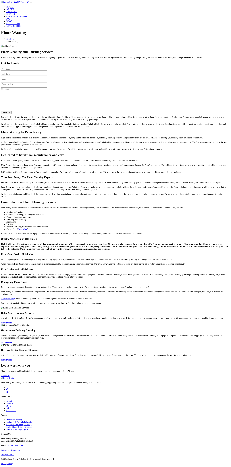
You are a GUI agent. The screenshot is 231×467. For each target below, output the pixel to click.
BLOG (9, 21)
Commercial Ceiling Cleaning (19, 424)
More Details (6, 323)
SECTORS (11, 14)
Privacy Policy (7, 463)
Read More (22, 229)
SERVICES (11, 11)
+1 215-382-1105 (15, 445)
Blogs (8, 406)
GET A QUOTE (13, 26)
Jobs (8, 408)
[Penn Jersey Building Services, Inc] (7, 2)
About (9, 401)
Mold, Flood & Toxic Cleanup (19, 427)
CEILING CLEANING (16, 16)
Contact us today (8, 299)
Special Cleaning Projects (17, 429)
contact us (5, 375)
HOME (9, 7)
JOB (8, 19)
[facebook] (7, 387)
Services (10, 39)
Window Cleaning (14, 420)
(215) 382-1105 (7, 454)
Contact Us (11, 410)
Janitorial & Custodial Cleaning (19, 422)
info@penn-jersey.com (10, 450)
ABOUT (10, 9)
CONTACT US (13, 23)
